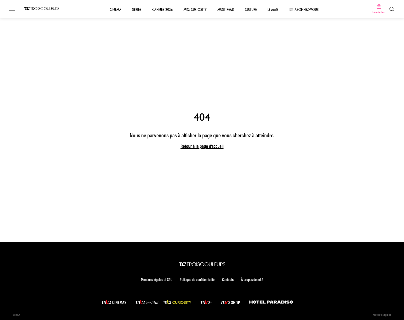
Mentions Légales (382, 315)
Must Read (225, 9)
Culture (251, 9)
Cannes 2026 (162, 9)
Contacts (228, 280)
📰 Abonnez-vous (304, 9)
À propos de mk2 (252, 280)
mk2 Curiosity (195, 9)
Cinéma (115, 9)
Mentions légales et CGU (156, 280)
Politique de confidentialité (197, 280)
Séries (136, 9)
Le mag (272, 9)
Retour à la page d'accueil (202, 146)
